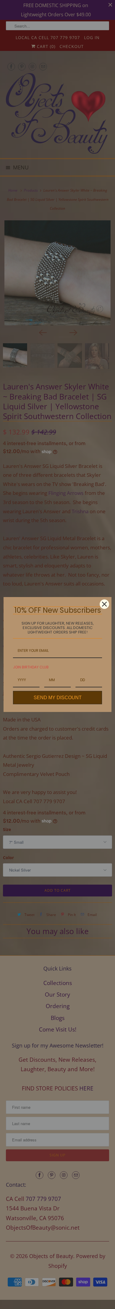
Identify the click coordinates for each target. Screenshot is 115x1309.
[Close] (104, 604)
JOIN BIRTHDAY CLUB (31, 667)
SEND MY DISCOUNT (58, 697)
